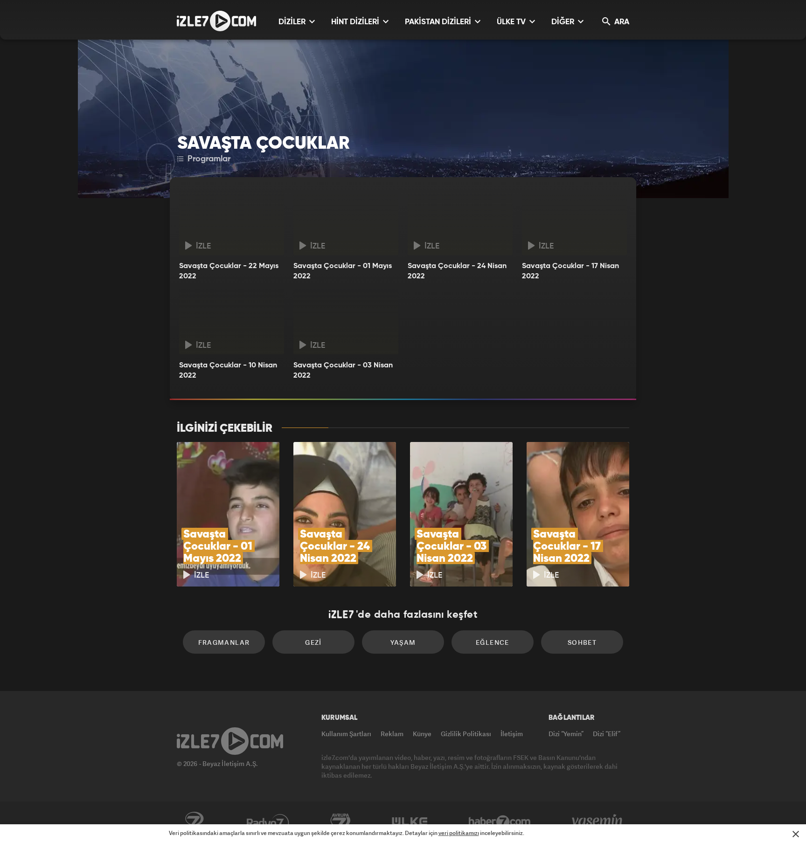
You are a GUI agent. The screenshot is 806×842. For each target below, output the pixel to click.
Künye (422, 733)
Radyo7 (268, 822)
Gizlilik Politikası (466, 733)
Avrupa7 (340, 822)
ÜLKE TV (512, 22)
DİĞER (563, 22)
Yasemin (598, 822)
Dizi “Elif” (606, 733)
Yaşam (403, 642)
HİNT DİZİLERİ (356, 22)
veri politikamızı (458, 833)
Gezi (313, 642)
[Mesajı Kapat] (795, 834)
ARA (620, 22)
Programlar (207, 159)
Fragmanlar (224, 642)
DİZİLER (292, 22)
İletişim (511, 733)
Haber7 (500, 822)
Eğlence (492, 642)
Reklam (392, 733)
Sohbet (582, 642)
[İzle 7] (216, 21)
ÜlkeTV (410, 822)
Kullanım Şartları (346, 733)
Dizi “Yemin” (566, 733)
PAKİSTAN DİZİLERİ (439, 22)
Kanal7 (194, 822)
